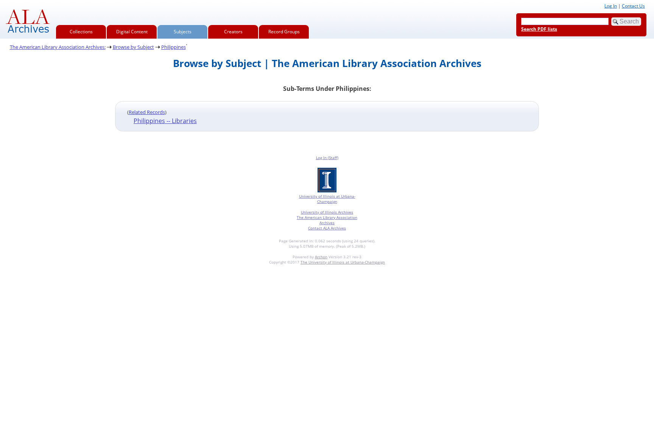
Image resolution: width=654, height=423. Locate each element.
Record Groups (284, 31)
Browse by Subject (133, 47)
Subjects (183, 31)
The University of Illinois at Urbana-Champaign (343, 262)
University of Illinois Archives (327, 212)
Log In (610, 6)
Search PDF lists (539, 29)
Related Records (147, 112)
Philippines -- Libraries (165, 121)
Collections (81, 31)
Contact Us (633, 6)
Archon (321, 256)
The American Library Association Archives (327, 220)
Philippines (173, 47)
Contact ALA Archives (327, 228)
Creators (233, 31)
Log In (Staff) (327, 157)
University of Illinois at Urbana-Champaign (327, 199)
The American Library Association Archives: (58, 47)
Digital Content (132, 31)
